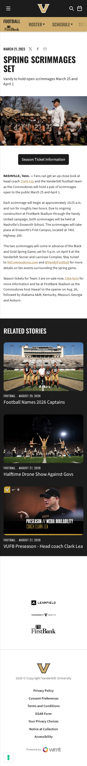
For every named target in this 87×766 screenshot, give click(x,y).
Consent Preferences (43, 698)
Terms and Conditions (44, 706)
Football (9, 396)
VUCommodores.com (22, 262)
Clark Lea (27, 181)
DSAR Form (43, 713)
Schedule (61, 24)
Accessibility (44, 736)
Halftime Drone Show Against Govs (38, 474)
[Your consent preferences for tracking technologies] (8, 757)
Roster (35, 24)
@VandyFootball (57, 262)
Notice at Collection (43, 729)
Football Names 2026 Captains (34, 402)
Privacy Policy (43, 690)
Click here (72, 278)
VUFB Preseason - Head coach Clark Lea (43, 546)
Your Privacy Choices (43, 721)
